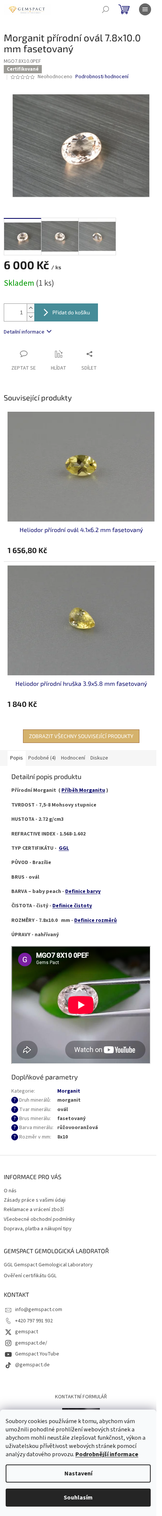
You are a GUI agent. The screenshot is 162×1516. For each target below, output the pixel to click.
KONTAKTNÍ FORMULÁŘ (81, 1397)
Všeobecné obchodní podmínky (39, 1219)
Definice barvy (83, 891)
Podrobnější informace (106, 1454)
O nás (10, 1191)
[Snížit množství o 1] (30, 316)
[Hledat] (105, 9)
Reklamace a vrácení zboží (34, 1209)
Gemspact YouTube (37, 1354)
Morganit (68, 1091)
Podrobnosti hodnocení (101, 76)
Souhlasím (78, 1497)
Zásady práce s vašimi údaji (35, 1200)
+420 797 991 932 (34, 1321)
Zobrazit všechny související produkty (81, 736)
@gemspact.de (32, 1365)
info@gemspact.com (38, 1309)
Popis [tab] (16, 758)
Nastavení (78, 1473)
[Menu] (145, 9)
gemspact (26, 1332)
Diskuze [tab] (99, 758)
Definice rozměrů (95, 920)
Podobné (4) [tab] (42, 758)
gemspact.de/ (31, 1343)
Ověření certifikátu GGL (30, 1276)
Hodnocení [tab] (73, 758)
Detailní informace (24, 332)
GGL (64, 848)
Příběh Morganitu (83, 790)
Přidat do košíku (71, 312)
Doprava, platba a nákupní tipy (38, 1229)
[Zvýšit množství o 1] (30, 308)
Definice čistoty (72, 906)
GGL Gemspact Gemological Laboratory (48, 1265)
